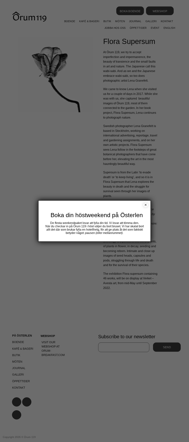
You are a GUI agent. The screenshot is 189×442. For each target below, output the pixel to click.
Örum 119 (79, 226)
